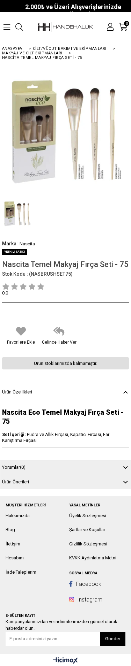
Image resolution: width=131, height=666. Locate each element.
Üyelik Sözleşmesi (87, 515)
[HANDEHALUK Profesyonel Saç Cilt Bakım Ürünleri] (65, 27)
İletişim (13, 543)
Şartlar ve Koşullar (87, 529)
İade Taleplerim (21, 572)
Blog (10, 529)
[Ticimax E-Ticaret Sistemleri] (65, 660)
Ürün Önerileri (15, 481)
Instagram (89, 599)
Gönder (112, 638)
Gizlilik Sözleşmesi (88, 543)
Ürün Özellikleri (17, 392)
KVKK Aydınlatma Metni (92, 557)
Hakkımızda (18, 515)
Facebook (87, 584)
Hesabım (15, 557)
